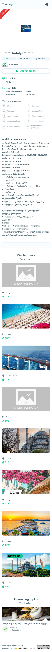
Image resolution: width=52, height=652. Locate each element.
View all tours (25, 259)
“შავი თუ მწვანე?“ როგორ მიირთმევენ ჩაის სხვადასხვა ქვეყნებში (24, 623)
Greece (14, 376)
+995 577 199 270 (28, 71)
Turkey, (8, 376)
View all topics (24, 603)
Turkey (8, 293)
